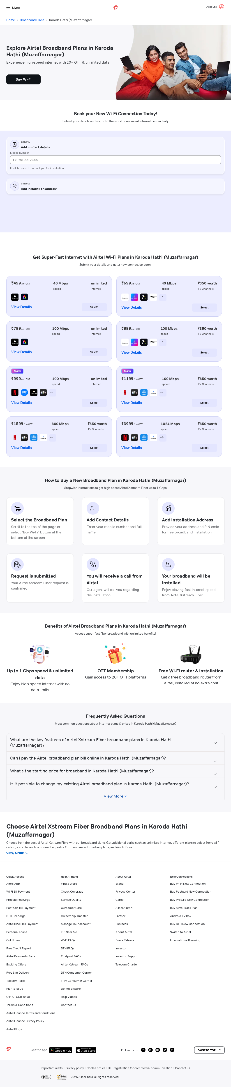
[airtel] (115, 7)
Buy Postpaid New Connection (190, 891)
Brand (120, 883)
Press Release (125, 940)
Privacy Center (125, 891)
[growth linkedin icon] (150, 1050)
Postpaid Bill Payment (21, 908)
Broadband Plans (32, 20)
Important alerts (52, 1068)
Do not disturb (71, 988)
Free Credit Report (18, 948)
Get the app (39, 1050)
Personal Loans (16, 932)
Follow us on (129, 1050)
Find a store (69, 883)
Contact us (68, 1005)
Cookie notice (96, 1068)
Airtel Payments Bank (20, 956)
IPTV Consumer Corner (76, 980)
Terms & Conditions (19, 1005)
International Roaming (185, 940)
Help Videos (69, 997)
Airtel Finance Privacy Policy (25, 1021)
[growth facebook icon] (143, 1050)
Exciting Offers (16, 964)
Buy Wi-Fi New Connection (188, 883)
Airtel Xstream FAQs (74, 964)
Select (94, 307)
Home (10, 20)
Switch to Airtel (180, 932)
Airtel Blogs (14, 1029)
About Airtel (124, 932)
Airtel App (13, 883)
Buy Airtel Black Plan (184, 908)
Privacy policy (74, 1068)
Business (122, 924)
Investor (121, 948)
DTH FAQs (67, 948)
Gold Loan (13, 940)
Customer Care (71, 908)
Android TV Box (180, 916)
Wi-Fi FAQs (68, 940)
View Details (21, 307)
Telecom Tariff (15, 980)
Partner (120, 916)
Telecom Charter (127, 964)
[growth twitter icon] (165, 1050)
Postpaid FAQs (71, 956)
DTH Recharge (15, 916)
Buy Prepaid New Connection (190, 899)
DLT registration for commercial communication (140, 1068)
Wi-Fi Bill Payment (18, 891)
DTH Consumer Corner (76, 972)
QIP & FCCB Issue (18, 997)
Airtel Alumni (124, 908)
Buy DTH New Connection (187, 924)
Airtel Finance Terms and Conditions (30, 1013)
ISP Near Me (69, 932)
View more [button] (15, 853)
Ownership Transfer (74, 916)
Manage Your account (76, 924)
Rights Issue (14, 988)
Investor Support (127, 956)
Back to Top (206, 1050)
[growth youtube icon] (157, 1050)
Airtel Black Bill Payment (22, 924)
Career (120, 899)
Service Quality (71, 899)
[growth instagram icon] (172, 1050)
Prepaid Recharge (18, 899)
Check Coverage (72, 891)
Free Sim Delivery (18, 972)
